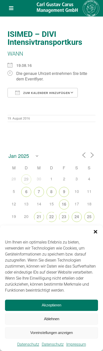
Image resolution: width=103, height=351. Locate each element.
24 (76, 216)
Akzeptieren (51, 305)
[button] (95, 231)
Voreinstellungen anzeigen (51, 332)
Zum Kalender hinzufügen (46, 92)
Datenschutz (28, 344)
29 (26, 179)
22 (51, 216)
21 (39, 216)
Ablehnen (51, 319)
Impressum (76, 344)
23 (64, 216)
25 (89, 216)
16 (64, 204)
